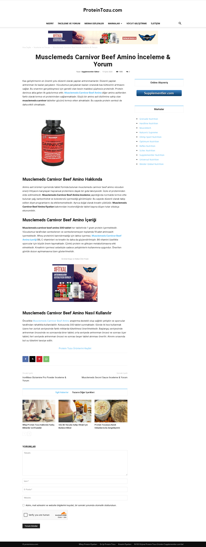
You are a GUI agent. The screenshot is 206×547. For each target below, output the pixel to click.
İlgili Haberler (62, 392)
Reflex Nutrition (147, 146)
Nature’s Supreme (148, 132)
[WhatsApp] (46, 359)
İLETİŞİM (155, 23)
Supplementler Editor (90, 71)
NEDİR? (50, 23)
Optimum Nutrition (149, 141)
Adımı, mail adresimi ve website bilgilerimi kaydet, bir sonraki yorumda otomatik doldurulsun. (71, 505)
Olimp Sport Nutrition (150, 137)
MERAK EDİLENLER (94, 23)
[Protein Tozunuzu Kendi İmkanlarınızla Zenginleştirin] (111, 411)
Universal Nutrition (149, 159)
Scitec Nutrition (147, 150)
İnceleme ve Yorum (69, 23)
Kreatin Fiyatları (124, 544)
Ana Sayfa (26, 47)
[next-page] (29, 434)
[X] (32, 359)
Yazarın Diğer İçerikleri (83, 392)
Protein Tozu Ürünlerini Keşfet (75, 348)
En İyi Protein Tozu (107, 544)
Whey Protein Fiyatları (88, 544)
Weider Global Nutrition (151, 164)
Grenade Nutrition (148, 118)
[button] (180, 23)
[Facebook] (25, 359)
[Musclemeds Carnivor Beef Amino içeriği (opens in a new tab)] (91, 235)
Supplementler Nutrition (151, 155)
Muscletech (145, 127)
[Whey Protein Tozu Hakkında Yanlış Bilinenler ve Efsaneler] (38, 411)
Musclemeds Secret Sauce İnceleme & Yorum (104, 377)
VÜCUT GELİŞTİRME (137, 23)
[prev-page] (24, 434)
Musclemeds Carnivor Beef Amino (83, 92)
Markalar (114, 23)
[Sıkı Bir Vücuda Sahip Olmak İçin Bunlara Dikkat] (75, 411)
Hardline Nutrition (148, 123)
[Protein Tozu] (103, 10)
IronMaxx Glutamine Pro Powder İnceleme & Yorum (44, 379)
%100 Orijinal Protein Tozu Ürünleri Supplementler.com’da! (159, 544)
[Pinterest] (39, 359)
